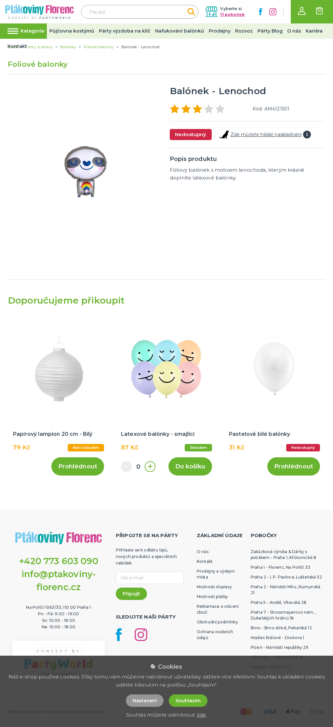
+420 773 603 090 (58, 561)
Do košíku (190, 466)
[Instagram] (272, 11)
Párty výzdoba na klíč (124, 31)
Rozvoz (244, 31)
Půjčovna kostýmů (71, 31)
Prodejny (220, 31)
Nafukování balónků (179, 31)
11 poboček (232, 14)
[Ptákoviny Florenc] (39, 12)
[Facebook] (260, 11)
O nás (294, 31)
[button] (302, 11)
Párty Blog (270, 31)
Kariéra (314, 31)
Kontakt (17, 46)
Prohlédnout (77, 466)
